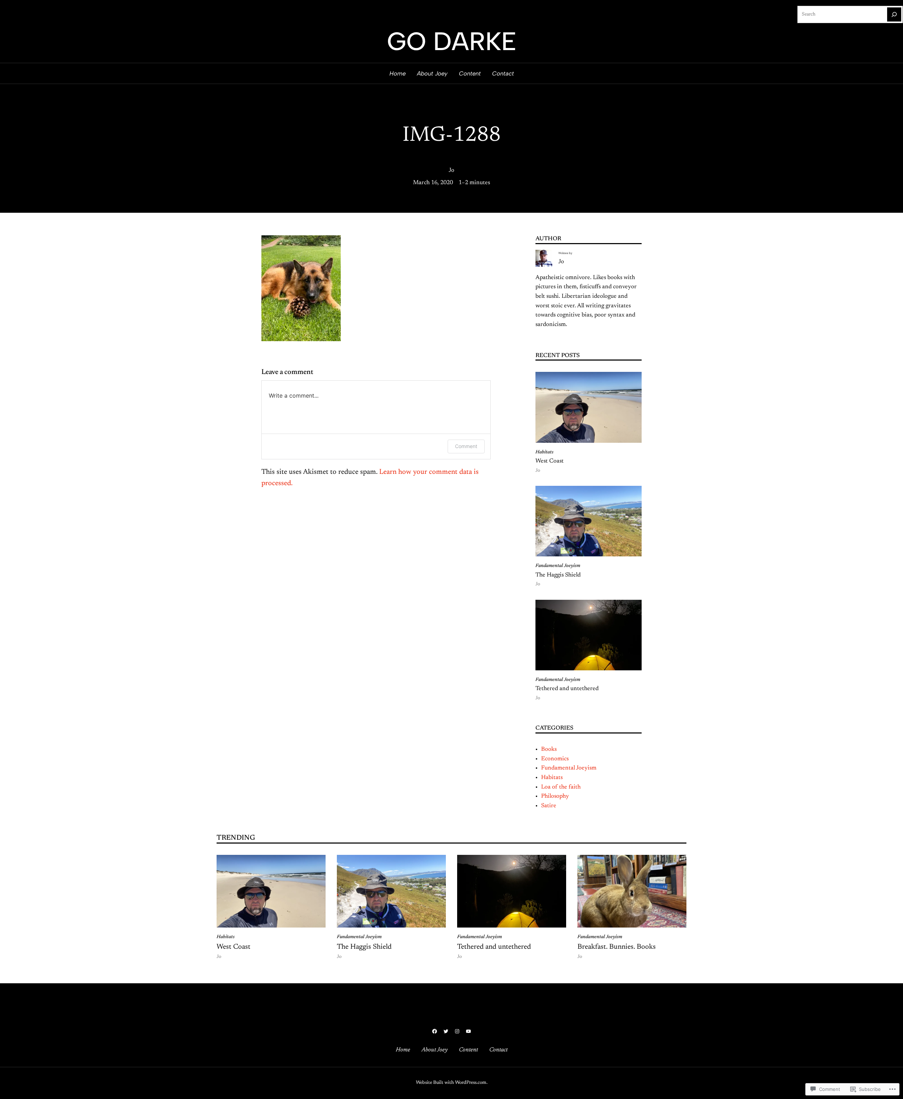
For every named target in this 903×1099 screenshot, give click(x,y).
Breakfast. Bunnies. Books (616, 946)
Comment (466, 446)
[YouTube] (468, 1031)
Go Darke (451, 41)
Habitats (544, 452)
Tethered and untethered (567, 689)
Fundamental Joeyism (557, 565)
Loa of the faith (561, 787)
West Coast (549, 461)
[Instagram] (457, 1031)
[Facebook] (434, 1031)
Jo (451, 170)
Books (549, 749)
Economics (555, 759)
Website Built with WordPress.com (451, 1082)
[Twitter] (446, 1031)
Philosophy (555, 796)
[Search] (894, 14)
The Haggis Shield (558, 575)
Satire (548, 806)
